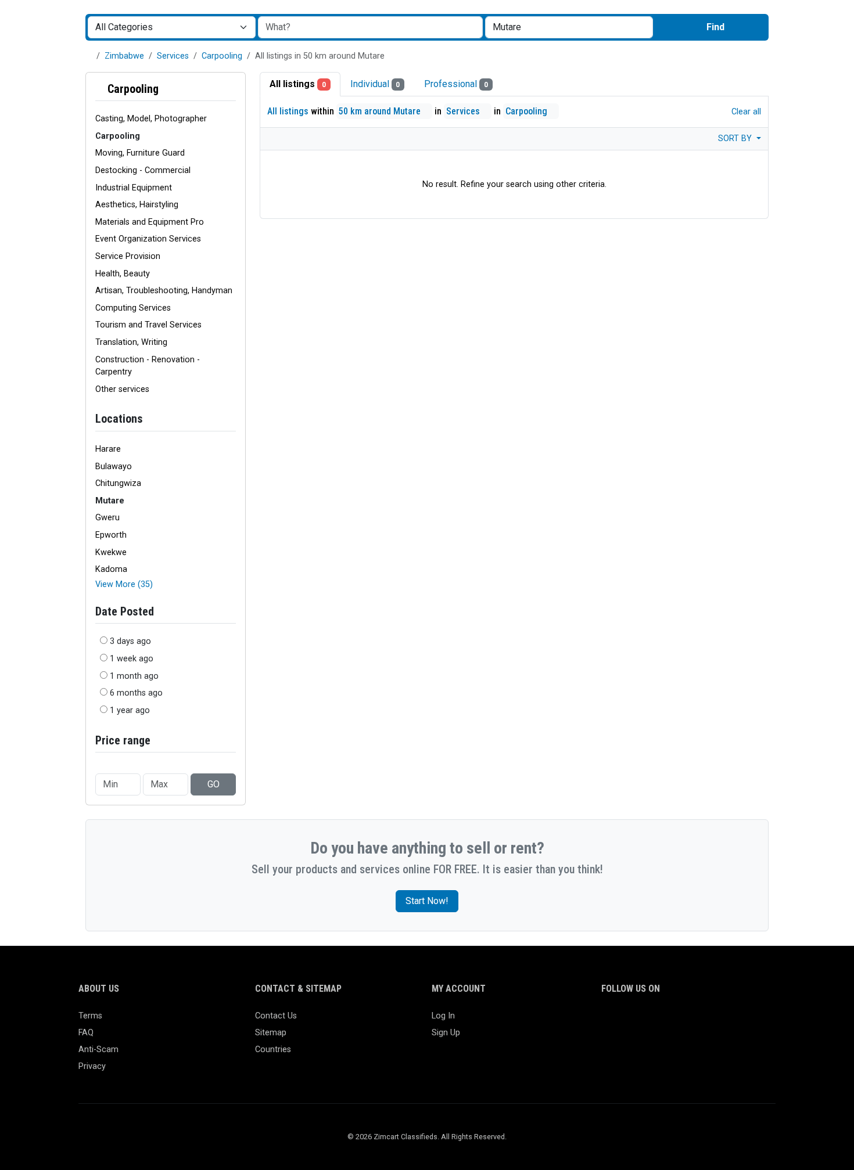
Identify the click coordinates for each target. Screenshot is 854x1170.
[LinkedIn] (659, 1021)
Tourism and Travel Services (148, 325)
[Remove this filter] (231, 89)
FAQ (86, 1033)
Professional (456, 83)
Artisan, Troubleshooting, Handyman (163, 291)
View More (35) (124, 584)
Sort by (736, 138)
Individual (375, 83)
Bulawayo (113, 466)
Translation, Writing (131, 342)
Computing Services (133, 308)
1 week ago (131, 659)
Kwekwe (111, 552)
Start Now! (427, 900)
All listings (298, 83)
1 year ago (130, 710)
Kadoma (111, 569)
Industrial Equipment (133, 188)
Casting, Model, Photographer (151, 119)
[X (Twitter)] (625, 1021)
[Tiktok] (693, 1021)
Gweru (107, 518)
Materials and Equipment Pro (149, 222)
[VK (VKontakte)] (743, 1021)
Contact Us (276, 1016)
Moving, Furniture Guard (140, 153)
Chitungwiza (118, 483)
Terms (90, 1016)
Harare (108, 449)
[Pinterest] (676, 1021)
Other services (122, 389)
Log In (443, 1016)
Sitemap (270, 1033)
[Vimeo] (726, 1021)
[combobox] (569, 27)
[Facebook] (608, 1021)
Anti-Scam (98, 1049)
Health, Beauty (122, 274)
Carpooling (222, 56)
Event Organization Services (148, 239)
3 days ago (130, 641)
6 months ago (136, 693)
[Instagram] (642, 1021)
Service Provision (127, 256)
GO (213, 784)
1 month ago (134, 676)
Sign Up (446, 1033)
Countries (273, 1049)
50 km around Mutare (381, 111)
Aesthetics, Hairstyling (136, 205)
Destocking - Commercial (143, 170)
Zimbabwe (124, 56)
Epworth (111, 535)
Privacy (92, 1066)
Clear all (745, 112)
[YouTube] (709, 1021)
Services (173, 56)
